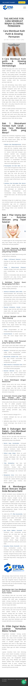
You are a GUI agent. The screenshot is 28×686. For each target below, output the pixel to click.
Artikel (18, 39)
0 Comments (12, 39)
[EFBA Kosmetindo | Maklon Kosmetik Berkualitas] (11, 8)
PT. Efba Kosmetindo (17, 514)
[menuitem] (24, 8)
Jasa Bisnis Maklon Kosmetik (13, 530)
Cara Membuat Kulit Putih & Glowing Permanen (14, 33)
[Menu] (24, 8)
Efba (23, 39)
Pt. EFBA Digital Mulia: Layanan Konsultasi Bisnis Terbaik (14, 628)
